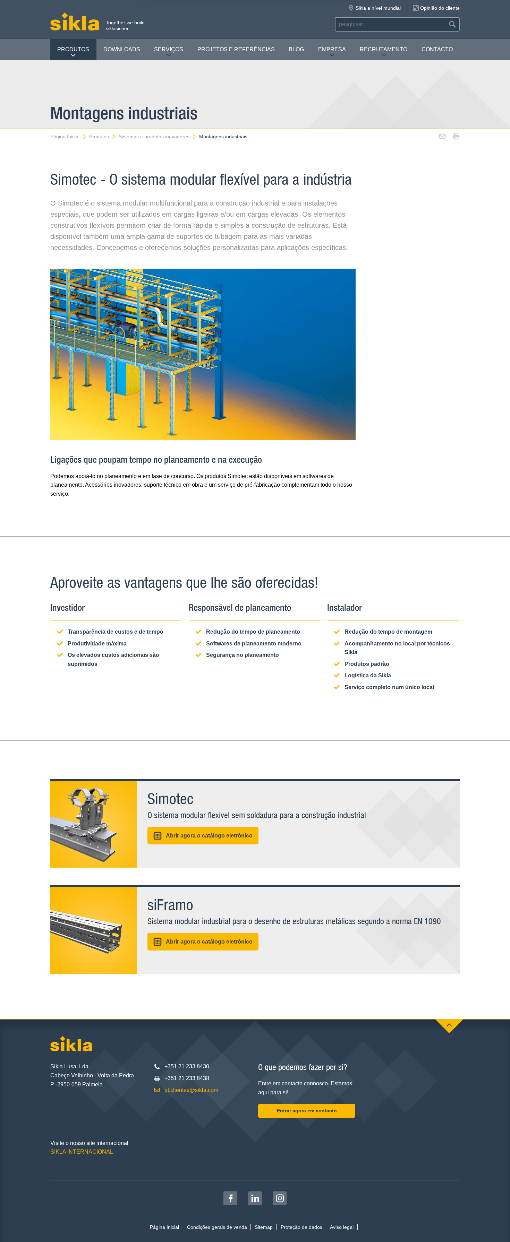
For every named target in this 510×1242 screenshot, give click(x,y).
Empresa (332, 49)
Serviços (168, 49)
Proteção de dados (301, 1227)
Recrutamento (383, 49)
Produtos (73, 49)
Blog (296, 49)
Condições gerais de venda (217, 1227)
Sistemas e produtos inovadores (154, 136)
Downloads (121, 49)
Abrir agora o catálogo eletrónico (209, 836)
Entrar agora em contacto (307, 1110)
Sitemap (264, 1227)
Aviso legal (342, 1227)
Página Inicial (64, 136)
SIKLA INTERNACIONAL (81, 1152)
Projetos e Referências (236, 49)
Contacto (437, 49)
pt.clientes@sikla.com (191, 1090)
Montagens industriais (223, 136)
